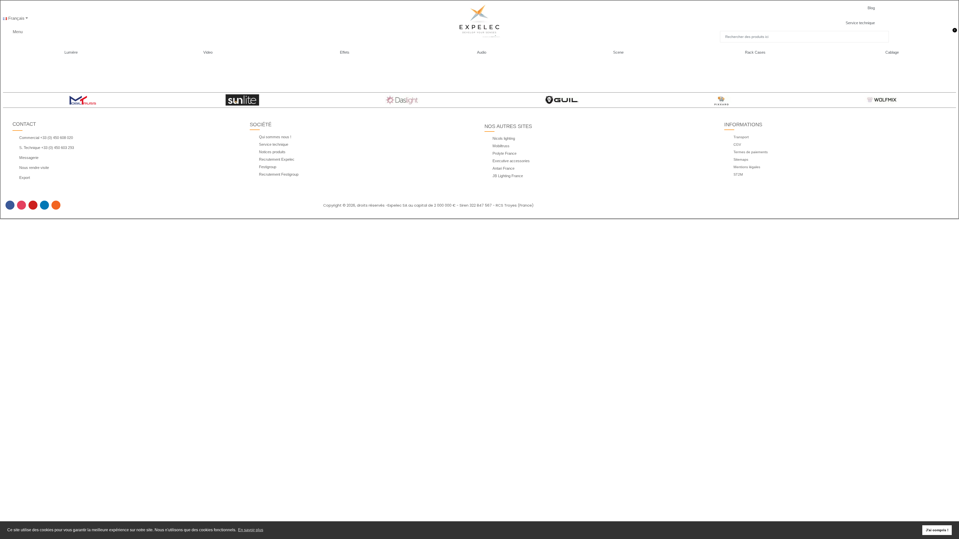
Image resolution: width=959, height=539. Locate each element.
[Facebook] (9, 205)
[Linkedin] (44, 205)
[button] (875, 8)
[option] (80, 100)
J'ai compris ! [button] (937, 530)
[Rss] (55, 205)
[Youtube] (32, 205)
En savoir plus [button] (250, 530)
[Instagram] (21, 205)
